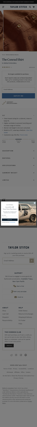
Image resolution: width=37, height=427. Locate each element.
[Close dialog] (34, 203)
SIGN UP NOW (9, 219)
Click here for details (12, 222)
